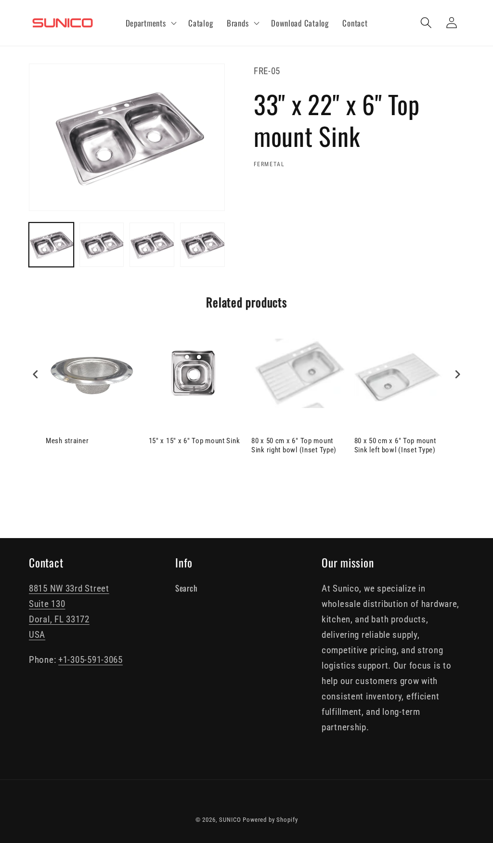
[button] (150, 23)
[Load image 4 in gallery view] (202, 245)
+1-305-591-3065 (90, 659)
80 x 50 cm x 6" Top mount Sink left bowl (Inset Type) (395, 445)
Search (186, 588)
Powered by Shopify (270, 819)
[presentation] (35, 374)
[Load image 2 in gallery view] (101, 245)
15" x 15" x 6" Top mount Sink (194, 440)
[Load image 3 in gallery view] (152, 245)
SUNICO (230, 819)
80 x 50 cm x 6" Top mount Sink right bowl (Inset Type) (294, 445)
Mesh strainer (67, 440)
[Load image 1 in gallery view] (51, 245)
